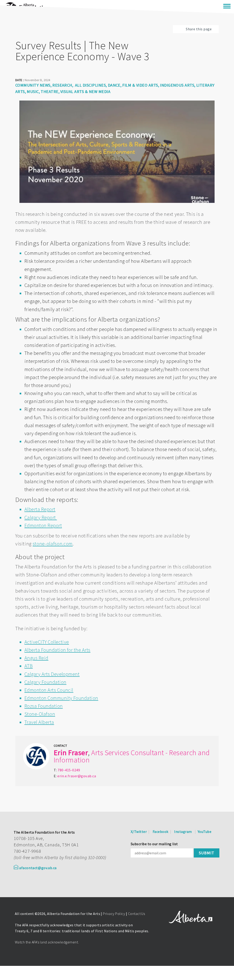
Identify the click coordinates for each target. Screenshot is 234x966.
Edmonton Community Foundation (61, 698)
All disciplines (90, 85)
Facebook (160, 831)
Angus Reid (36, 658)
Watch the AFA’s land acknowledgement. (47, 942)
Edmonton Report (43, 525)
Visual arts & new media (85, 91)
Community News (33, 85)
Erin (60, 752)
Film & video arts (140, 85)
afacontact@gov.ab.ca (38, 867)
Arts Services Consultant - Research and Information (132, 756)
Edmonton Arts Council (48, 690)
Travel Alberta (39, 722)
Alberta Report (40, 509)
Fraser (78, 752)
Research (62, 85)
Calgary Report (40, 517)
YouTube (204, 831)
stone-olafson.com (53, 543)
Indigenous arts (177, 85)
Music (33, 91)
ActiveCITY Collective (46, 642)
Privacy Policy (114, 913)
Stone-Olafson (39, 714)
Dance (114, 85)
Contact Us (136, 913)
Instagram (183, 831)
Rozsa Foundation (43, 706)
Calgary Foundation (45, 682)
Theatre (49, 91)
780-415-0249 (69, 770)
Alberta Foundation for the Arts (57, 650)
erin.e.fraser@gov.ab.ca (76, 776)
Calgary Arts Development (52, 674)
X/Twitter (139, 831)
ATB (28, 666)
